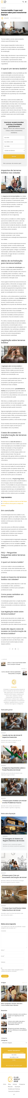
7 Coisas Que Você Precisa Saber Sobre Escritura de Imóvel (14, 909)
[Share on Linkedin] (18, 649)
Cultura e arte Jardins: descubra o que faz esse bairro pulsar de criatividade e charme (16, 1023)
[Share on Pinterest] (15, 649)
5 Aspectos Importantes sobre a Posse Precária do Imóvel (13, 769)
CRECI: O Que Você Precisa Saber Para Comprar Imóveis (16, 663)
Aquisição (3, 8)
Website (3, 962)
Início (4, 1084)
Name (3, 950)
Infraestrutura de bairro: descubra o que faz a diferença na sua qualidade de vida (17, 1030)
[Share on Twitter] (12, 649)
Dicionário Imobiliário (14, 1091)
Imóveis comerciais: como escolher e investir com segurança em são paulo (17, 1015)
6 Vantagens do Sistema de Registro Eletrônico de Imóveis (13, 840)
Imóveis (15, 1084)
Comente (3, 931)
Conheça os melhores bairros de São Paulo (15, 501)
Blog (9, 1084)
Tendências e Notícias (14, 1089)
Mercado (10, 1086)
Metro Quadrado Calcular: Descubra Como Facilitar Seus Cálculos (11, 1004)
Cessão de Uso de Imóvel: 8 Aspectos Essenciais (12, 736)
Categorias (4, 1040)
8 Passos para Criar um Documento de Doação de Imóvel (14, 876)
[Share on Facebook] (10, 649)
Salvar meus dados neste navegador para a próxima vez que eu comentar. (12, 970)
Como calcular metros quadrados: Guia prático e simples (11, 672)
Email (3, 956)
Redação (6, 18)
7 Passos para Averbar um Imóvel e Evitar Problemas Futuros (14, 802)
